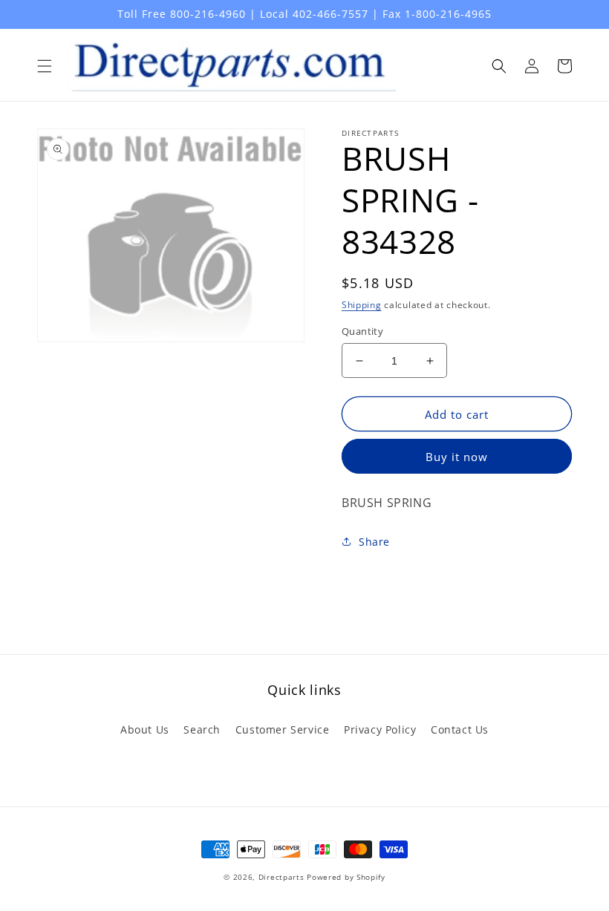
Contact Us (460, 729)
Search (202, 729)
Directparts (281, 877)
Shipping (362, 304)
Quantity (362, 331)
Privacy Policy (380, 729)
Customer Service (282, 729)
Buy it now (457, 456)
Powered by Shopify (346, 877)
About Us (144, 729)
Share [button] (374, 542)
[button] (44, 66)
